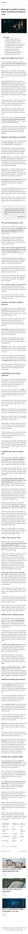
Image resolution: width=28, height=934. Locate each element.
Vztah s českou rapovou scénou (11, 49)
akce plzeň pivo (13, 742)
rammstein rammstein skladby (17, 89)
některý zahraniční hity (6, 567)
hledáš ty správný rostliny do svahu (16, 494)
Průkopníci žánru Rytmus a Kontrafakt (13, 40)
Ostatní (25, 851)
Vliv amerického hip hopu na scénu (12, 42)
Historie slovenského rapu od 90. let (12, 39)
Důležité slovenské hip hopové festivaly (13, 52)
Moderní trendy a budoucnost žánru (12, 50)
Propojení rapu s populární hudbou (12, 54)
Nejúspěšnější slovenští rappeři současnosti (14, 45)
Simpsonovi (3, 2)
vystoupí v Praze (17, 514)
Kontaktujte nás (14, 846)
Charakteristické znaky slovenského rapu (13, 47)
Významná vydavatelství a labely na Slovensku (15, 44)
